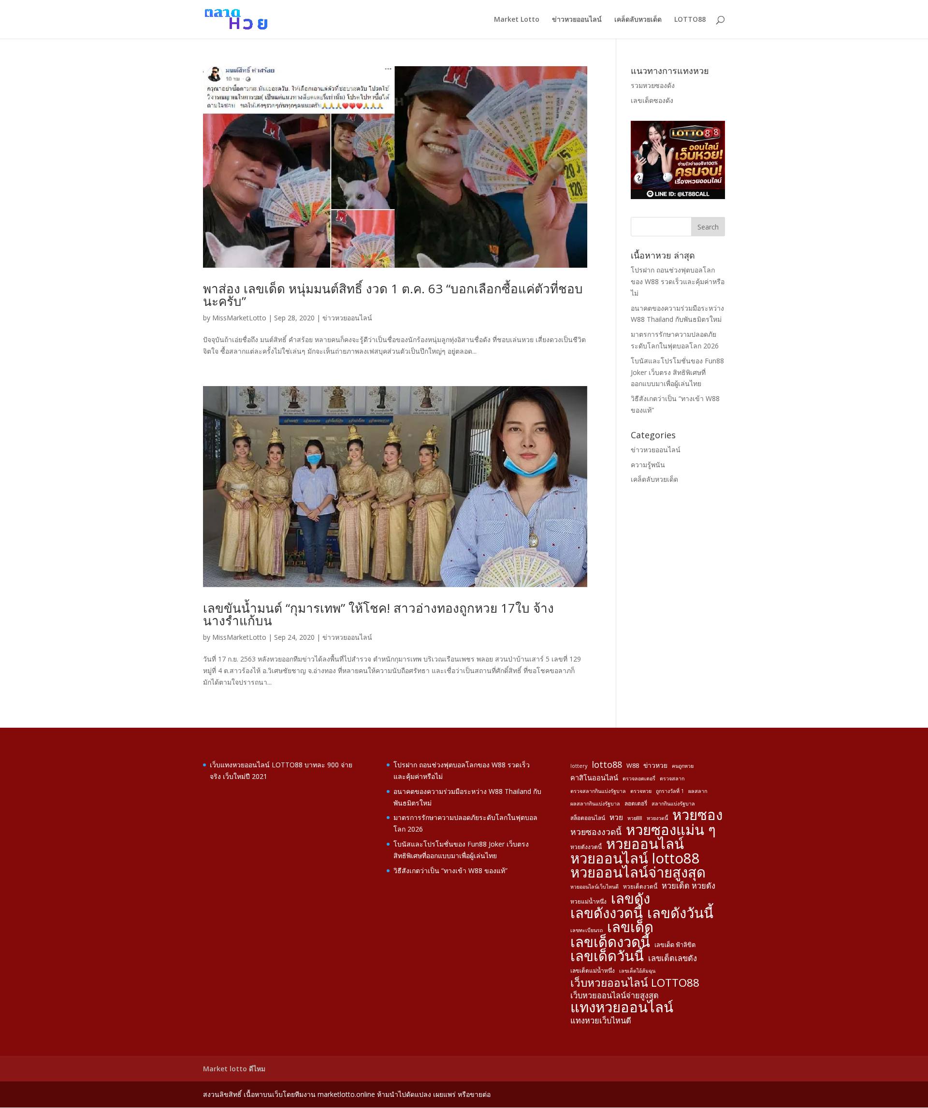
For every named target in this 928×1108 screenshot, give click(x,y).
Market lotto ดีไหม (234, 1068)
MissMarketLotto (239, 317)
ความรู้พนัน (648, 464)
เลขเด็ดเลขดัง (672, 958)
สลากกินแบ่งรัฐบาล (673, 803)
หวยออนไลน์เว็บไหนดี (594, 886)
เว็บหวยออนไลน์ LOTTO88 (634, 983)
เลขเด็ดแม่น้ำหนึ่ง (592, 970)
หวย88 (634, 818)
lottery (578, 766)
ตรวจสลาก (672, 778)
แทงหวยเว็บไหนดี (600, 1020)
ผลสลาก (697, 791)
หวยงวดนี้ (657, 818)
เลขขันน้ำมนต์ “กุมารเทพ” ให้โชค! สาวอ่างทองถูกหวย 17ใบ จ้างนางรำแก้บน (378, 614)
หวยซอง (697, 815)
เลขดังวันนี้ (680, 913)
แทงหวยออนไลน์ (621, 1007)
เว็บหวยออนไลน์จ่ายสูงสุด (614, 995)
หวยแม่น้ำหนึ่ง (588, 901)
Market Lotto (516, 20)
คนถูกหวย (683, 766)
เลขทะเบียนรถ (586, 930)
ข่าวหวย (655, 765)
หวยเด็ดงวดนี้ (640, 886)
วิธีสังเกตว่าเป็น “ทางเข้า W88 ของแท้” (450, 870)
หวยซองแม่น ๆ (671, 830)
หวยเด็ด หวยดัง (688, 885)
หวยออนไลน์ (645, 844)
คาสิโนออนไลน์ (594, 777)
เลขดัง (630, 899)
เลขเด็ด (630, 927)
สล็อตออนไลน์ (587, 817)
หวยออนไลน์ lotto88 (635, 858)
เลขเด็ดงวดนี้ (610, 942)
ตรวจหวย (641, 791)
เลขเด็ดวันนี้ (607, 956)
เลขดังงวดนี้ (606, 913)
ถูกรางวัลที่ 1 (670, 791)
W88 (632, 765)
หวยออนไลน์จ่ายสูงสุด (638, 872)
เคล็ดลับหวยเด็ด (638, 20)
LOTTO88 (690, 20)
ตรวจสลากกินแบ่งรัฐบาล (598, 791)
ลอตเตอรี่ (635, 803)
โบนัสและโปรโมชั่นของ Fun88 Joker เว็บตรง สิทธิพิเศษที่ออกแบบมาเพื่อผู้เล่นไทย (677, 372)
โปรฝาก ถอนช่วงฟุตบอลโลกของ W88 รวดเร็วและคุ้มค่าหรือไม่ (678, 281)
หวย (616, 817)
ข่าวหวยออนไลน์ (577, 20)
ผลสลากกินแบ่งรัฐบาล (595, 803)
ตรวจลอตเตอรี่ (639, 778)
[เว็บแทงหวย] (678, 196)
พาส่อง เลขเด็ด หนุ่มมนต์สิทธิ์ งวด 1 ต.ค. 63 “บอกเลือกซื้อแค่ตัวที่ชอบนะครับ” (393, 295)
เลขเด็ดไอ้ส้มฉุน (637, 970)
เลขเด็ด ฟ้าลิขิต (675, 944)
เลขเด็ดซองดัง (652, 100)
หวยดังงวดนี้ (586, 846)
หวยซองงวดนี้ (596, 831)
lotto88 (607, 764)
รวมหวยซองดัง (653, 85)
